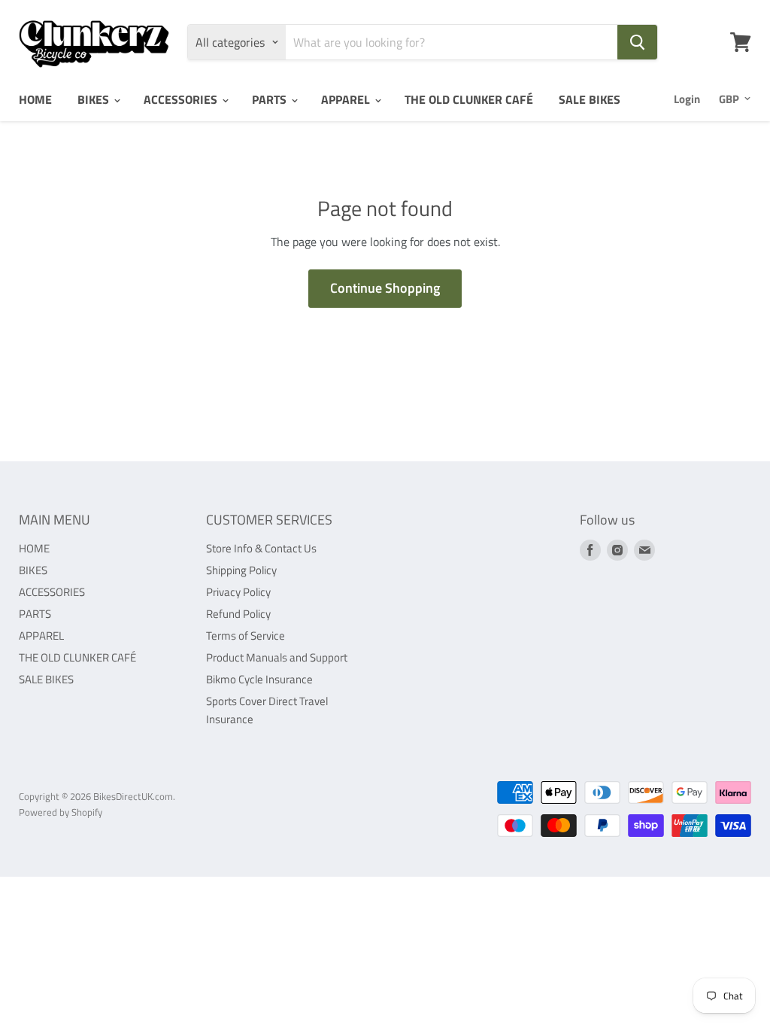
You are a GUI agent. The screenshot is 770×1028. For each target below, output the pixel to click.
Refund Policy (238, 613)
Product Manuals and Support (276, 657)
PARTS (271, 99)
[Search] (637, 42)
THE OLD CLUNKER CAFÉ (469, 99)
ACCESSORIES (182, 99)
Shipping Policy (241, 570)
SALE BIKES (589, 99)
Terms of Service (245, 635)
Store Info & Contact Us (261, 548)
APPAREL (347, 99)
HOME (35, 99)
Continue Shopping (385, 288)
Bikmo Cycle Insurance (259, 679)
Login (687, 99)
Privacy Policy (238, 592)
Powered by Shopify (60, 812)
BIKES (94, 99)
